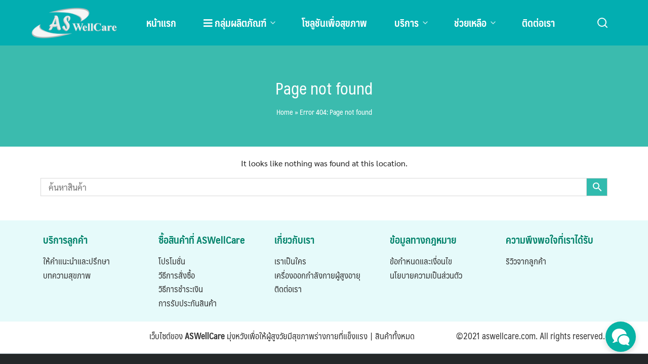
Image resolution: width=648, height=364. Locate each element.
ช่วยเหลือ (470, 22)
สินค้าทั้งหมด (395, 336)
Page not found (324, 88)
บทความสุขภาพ (67, 275)
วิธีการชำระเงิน (180, 289)
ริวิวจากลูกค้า (526, 261)
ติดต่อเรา (538, 22)
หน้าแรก (161, 22)
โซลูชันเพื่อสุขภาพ (334, 22)
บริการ (406, 22)
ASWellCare (205, 336)
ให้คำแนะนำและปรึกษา (76, 261)
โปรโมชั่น (171, 261)
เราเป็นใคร (290, 261)
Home (284, 112)
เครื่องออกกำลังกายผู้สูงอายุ (317, 275)
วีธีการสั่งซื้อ (176, 275)
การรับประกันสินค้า (187, 303)
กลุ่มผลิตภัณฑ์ (239, 22)
